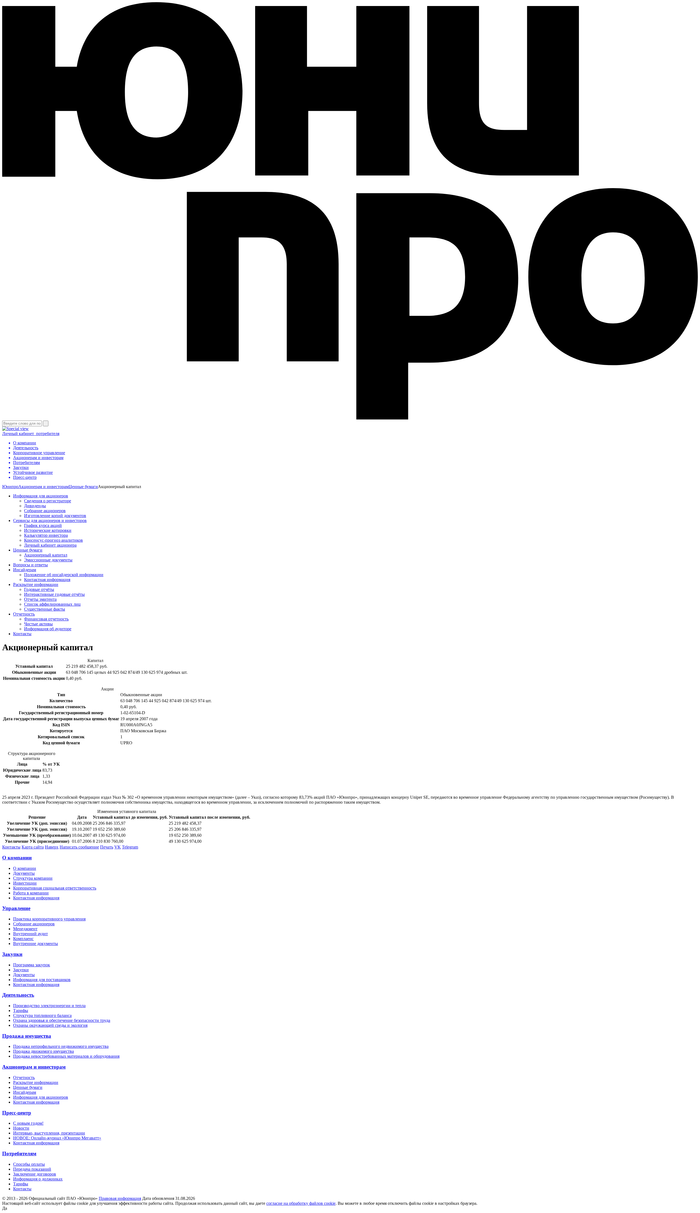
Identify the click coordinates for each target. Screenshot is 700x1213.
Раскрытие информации (35, 584)
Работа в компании (31, 893)
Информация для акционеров (40, 496)
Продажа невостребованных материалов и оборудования (66, 1056)
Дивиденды (35, 505)
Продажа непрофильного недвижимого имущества (61, 1046)
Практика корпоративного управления (49, 919)
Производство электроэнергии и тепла (49, 1005)
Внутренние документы (35, 943)
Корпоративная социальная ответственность (54, 888)
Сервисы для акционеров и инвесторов (50, 520)
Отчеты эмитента (40, 599)
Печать (106, 847)
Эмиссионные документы (48, 560)
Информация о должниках (38, 1179)
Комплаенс (23, 938)
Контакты (22, 633)
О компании (17, 858)
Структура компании (32, 878)
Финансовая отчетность (46, 619)
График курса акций (43, 525)
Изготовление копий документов (55, 515)
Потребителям (19, 1153)
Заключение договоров (34, 1174)
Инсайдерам (24, 569)
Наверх (52, 847)
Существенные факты (44, 609)
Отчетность (24, 614)
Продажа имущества (26, 1036)
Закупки (12, 954)
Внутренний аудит (30, 933)
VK (117, 847)
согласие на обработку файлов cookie (301, 1203)
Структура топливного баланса (42, 1015)
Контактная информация (47, 579)
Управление (16, 908)
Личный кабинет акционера (50, 545)
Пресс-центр (16, 1113)
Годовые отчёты (39, 589)
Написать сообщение (79, 847)
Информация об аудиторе (47, 628)
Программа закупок (31, 965)
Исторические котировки (47, 530)
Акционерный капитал (45, 555)
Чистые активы (38, 624)
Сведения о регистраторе (47, 500)
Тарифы (20, 1010)
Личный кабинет (30, 433)
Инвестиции (25, 883)
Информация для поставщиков (42, 979)
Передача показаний (32, 1169)
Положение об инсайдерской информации (63, 574)
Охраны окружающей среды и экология (50, 1025)
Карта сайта (33, 847)
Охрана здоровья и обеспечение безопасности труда (61, 1020)
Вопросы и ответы (30, 564)
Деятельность (18, 995)
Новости (21, 1128)
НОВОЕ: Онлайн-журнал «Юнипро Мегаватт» (57, 1138)
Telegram (130, 847)
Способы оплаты (29, 1164)
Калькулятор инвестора (46, 535)
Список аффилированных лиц (52, 604)
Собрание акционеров (45, 510)
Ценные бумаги (83, 486)
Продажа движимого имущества (43, 1051)
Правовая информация (120, 1198)
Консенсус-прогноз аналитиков (53, 540)
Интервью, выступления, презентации (49, 1133)
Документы (24, 873)
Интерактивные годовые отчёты (54, 594)
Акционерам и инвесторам (43, 486)
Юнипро (10, 486)
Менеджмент (25, 928)
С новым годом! (28, 1123)
